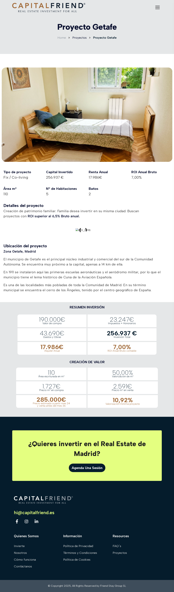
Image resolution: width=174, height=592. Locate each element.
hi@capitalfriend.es (34, 512)
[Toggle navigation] (158, 7)
